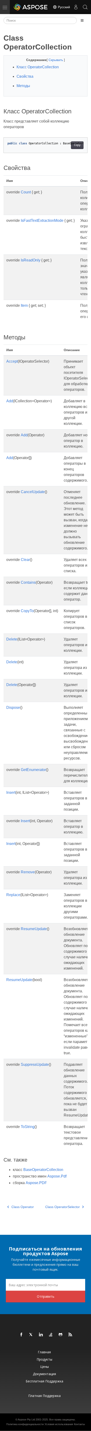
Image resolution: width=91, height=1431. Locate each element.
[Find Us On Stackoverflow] (51, 1335)
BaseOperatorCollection (43, 1170)
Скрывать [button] (56, 60)
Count (26, 192)
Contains (28, 582)
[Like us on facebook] (21, 1335)
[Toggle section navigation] (82, 20)
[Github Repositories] (61, 1335)
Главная (44, 1352)
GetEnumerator (33, 770)
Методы (23, 86)
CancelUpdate (33, 492)
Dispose (13, 708)
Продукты (44, 1359)
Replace (13, 895)
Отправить (45, 1296)
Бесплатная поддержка (44, 1381)
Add (9, 401)
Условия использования (59, 1424)
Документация (44, 1374)
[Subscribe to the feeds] (70, 1335)
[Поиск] (85, 7)
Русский (63, 7)
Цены (44, 1366)
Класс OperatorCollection (38, 67)
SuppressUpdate (35, 1065)
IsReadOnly (30, 260)
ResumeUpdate (34, 929)
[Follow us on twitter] (31, 1335)
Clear (25, 560)
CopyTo (27, 611)
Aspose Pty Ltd (26, 1419)
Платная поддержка (44, 1395)
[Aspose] (30, 7)
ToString (28, 1127)
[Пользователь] (75, 7)
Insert (10, 792)
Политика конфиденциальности (25, 1424)
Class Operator (22, 1207)
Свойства (25, 76)
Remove (28, 872)
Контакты (79, 1424)
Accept (12, 361)
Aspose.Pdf (56, 1176)
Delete (11, 639)
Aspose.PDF (36, 1183)
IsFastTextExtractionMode (42, 221)
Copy (77, 145)
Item (24, 305)
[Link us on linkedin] (41, 1335)
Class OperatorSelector (62, 1207)
